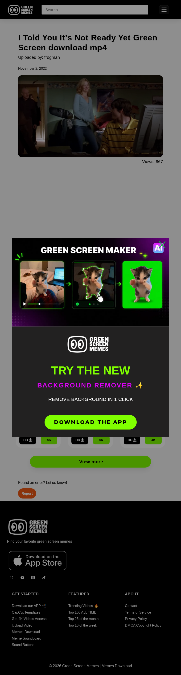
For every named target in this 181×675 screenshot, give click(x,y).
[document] (90, 337)
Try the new (90, 370)
